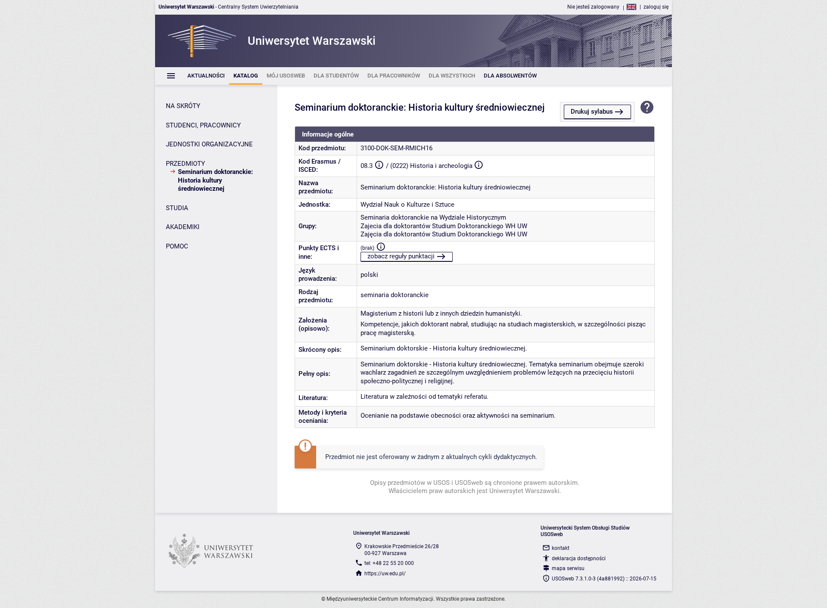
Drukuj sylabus (592, 111)
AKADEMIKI (182, 227)
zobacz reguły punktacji (401, 256)
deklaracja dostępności (579, 558)
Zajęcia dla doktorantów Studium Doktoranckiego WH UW (444, 234)
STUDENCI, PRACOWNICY (203, 125)
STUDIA (177, 208)
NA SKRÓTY (183, 106)
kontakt (560, 548)
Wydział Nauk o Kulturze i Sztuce (407, 204)
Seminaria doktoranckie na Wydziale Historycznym (433, 217)
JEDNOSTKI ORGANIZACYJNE (209, 144)
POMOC (177, 246)
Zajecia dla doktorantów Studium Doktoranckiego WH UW (444, 226)
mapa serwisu (568, 568)
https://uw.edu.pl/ (385, 574)
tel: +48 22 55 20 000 (389, 563)
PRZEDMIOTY (185, 164)
